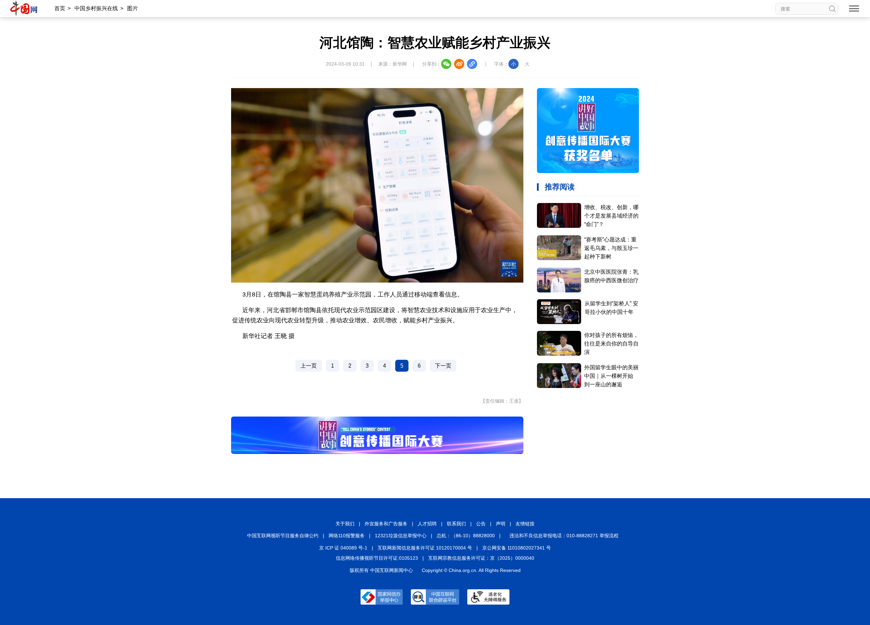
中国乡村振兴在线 (96, 8)
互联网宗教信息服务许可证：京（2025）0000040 (481, 558)
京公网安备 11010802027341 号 (516, 548)
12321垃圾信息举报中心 (401, 535)
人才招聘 (427, 523)
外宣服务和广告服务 (386, 523)
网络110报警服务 (347, 535)
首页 (59, 8)
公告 (481, 523)
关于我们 (344, 523)
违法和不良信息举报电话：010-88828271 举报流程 (564, 535)
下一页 (443, 366)
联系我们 (456, 523)
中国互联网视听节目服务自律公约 (282, 535)
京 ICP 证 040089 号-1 (343, 548)
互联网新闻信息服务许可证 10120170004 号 (425, 548)
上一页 (308, 366)
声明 (500, 523)
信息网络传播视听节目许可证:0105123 (377, 558)
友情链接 (525, 523)
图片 (132, 8)
